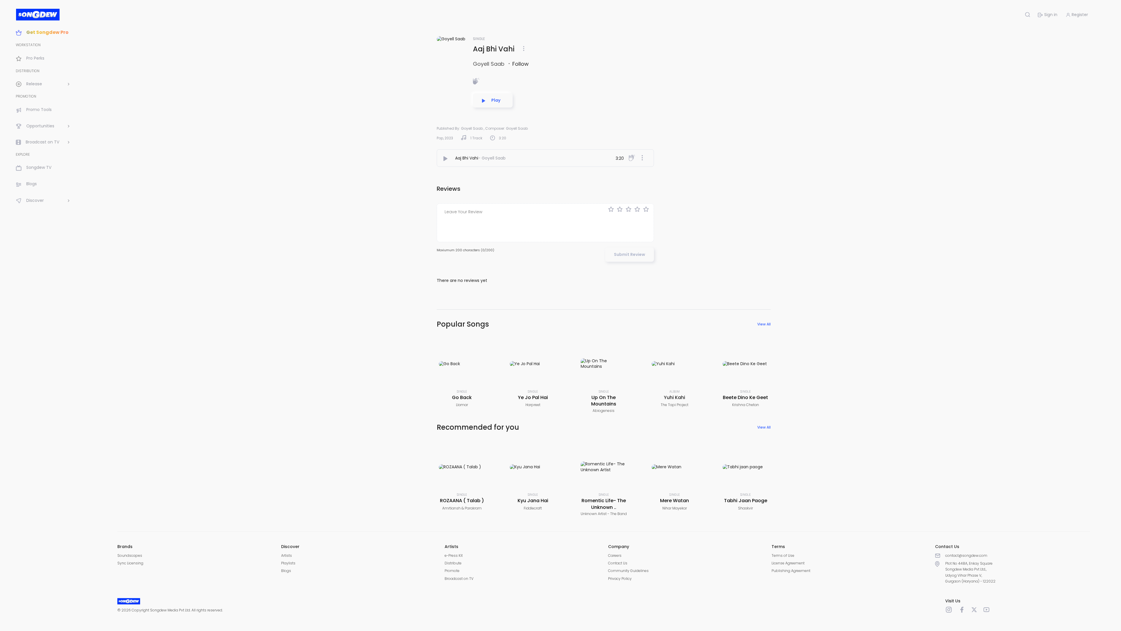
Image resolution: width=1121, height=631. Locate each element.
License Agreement (788, 563)
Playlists (288, 563)
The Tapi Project (674, 404)
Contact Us (617, 563)
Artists (286, 555)
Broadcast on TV (459, 578)
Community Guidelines (628, 570)
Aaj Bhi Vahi (466, 158)
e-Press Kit (454, 555)
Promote (452, 570)
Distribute (453, 563)
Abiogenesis (604, 410)
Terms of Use (783, 555)
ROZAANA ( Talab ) (462, 500)
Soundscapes (129, 555)
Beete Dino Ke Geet (745, 397)
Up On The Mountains (603, 400)
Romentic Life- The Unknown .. (604, 503)
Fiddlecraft (533, 508)
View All (764, 324)
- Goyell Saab (492, 158)
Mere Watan (674, 500)
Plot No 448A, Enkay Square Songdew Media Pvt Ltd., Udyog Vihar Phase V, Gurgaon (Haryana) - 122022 (970, 572)
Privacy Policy (620, 578)
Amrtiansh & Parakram (462, 508)
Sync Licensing (130, 563)
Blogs (286, 570)
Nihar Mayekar (674, 508)
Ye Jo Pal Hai (533, 397)
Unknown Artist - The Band (604, 513)
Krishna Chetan (745, 404)
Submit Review (629, 254)
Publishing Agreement (791, 570)
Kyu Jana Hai (533, 500)
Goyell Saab (489, 63)
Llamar (462, 404)
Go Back (462, 397)
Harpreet (532, 404)
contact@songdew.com (966, 555)
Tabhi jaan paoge (745, 500)
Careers (615, 555)
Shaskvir (745, 508)
